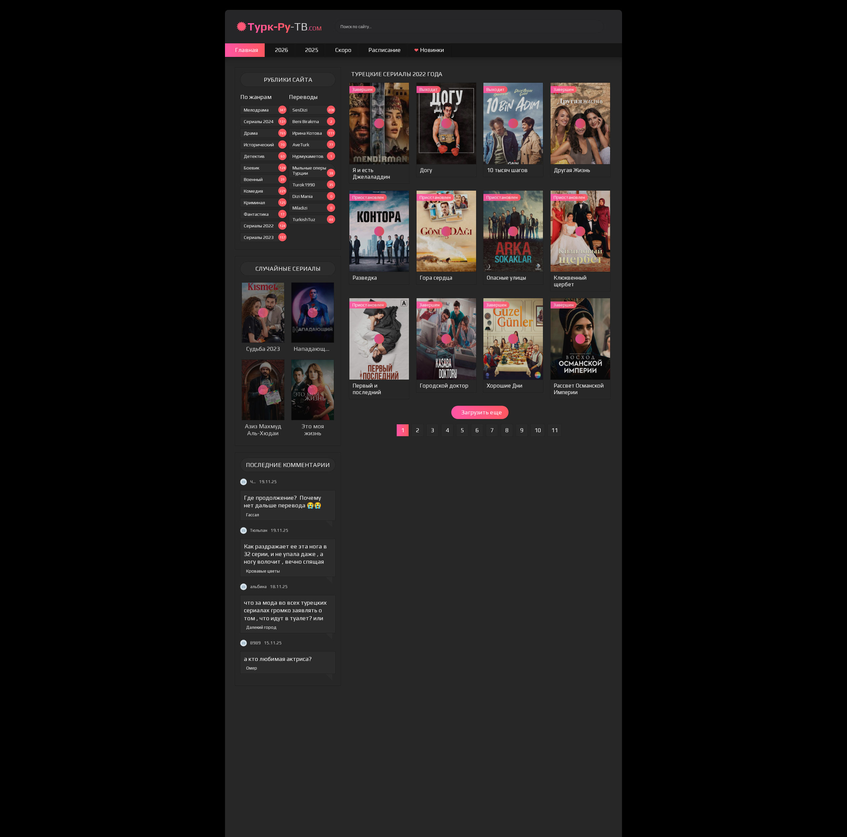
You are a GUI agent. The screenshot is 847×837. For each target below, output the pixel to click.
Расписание (384, 49)
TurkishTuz (312, 219)
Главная (246, 49)
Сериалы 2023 (265, 237)
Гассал (252, 515)
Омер (251, 668)
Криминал (265, 202)
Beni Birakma (312, 121)
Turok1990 (312, 184)
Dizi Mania (312, 196)
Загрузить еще (481, 412)
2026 (281, 49)
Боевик (265, 167)
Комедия (265, 191)
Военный (264, 179)
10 (537, 430)
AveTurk (312, 144)
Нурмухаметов (312, 156)
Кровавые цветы (263, 571)
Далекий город (261, 627)
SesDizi (313, 110)
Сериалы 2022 (265, 225)
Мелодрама (265, 110)
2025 (311, 49)
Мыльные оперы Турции (312, 170)
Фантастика (264, 214)
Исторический (264, 144)
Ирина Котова (313, 133)
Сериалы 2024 (265, 121)
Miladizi (312, 207)
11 (554, 430)
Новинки (429, 49)
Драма (265, 133)
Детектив (264, 156)
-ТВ (284, 26)
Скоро (343, 49)
